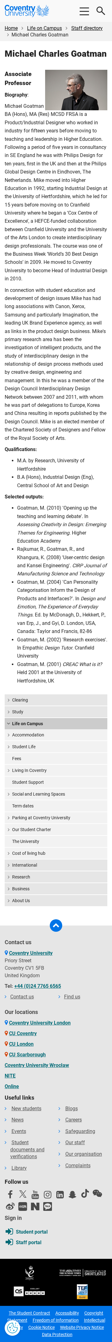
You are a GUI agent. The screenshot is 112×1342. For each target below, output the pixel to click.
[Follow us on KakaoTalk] (47, 1206)
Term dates (23, 805)
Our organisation (83, 1154)
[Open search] (101, 11)
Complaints (78, 1165)
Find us (72, 997)
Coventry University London (40, 1023)
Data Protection (57, 1334)
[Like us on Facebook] (10, 1196)
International (24, 865)
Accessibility (67, 1313)
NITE (10, 1076)
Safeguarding (80, 1131)
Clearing (20, 699)
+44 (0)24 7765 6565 (37, 986)
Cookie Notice (41, 1327)
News (18, 1120)
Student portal (32, 1232)
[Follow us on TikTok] (85, 1193)
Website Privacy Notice (82, 1327)
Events (19, 1131)
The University (25, 841)
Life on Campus (44, 28)
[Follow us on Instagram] (47, 1196)
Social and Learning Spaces (38, 794)
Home (11, 28)
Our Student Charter (31, 829)
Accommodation (28, 734)
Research (21, 876)
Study (17, 711)
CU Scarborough (27, 1055)
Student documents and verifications (27, 1149)
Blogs (71, 1108)
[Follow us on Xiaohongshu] (22, 1206)
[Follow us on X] (22, 1194)
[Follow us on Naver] (35, 1206)
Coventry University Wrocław (37, 1065)
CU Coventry (23, 1033)
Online (12, 1086)
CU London (21, 1044)
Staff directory (87, 28)
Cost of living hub (28, 853)
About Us (21, 900)
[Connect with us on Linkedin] (60, 1196)
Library (19, 1168)
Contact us (22, 997)
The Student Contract (29, 1313)
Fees (16, 758)
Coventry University (31, 953)
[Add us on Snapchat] (72, 1196)
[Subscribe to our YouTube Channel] (35, 1196)
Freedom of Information (56, 1320)
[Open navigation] (84, 11)
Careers (73, 1120)
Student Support (28, 782)
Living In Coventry (29, 770)
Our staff (75, 1142)
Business (21, 888)
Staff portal (28, 1242)
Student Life (23, 746)
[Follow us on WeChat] (97, 1193)
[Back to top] (56, 925)
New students (26, 1108)
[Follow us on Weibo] (10, 1206)
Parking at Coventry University (41, 817)
